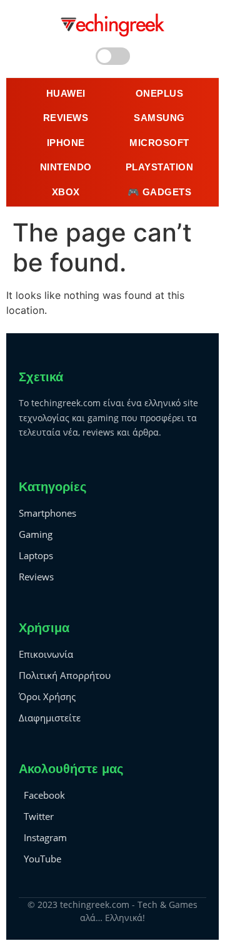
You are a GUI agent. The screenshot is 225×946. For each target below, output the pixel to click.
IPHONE (66, 142)
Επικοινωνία (46, 654)
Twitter (39, 816)
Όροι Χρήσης (47, 696)
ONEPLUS (160, 93)
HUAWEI (66, 93)
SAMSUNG (159, 117)
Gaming (35, 534)
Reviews (36, 576)
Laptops (36, 555)
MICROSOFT (159, 142)
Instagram (45, 837)
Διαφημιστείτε (50, 717)
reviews (66, 117)
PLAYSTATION (160, 167)
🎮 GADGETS (160, 192)
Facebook (44, 795)
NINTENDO (66, 167)
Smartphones (47, 513)
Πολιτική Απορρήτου (65, 675)
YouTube (42, 858)
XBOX (66, 192)
